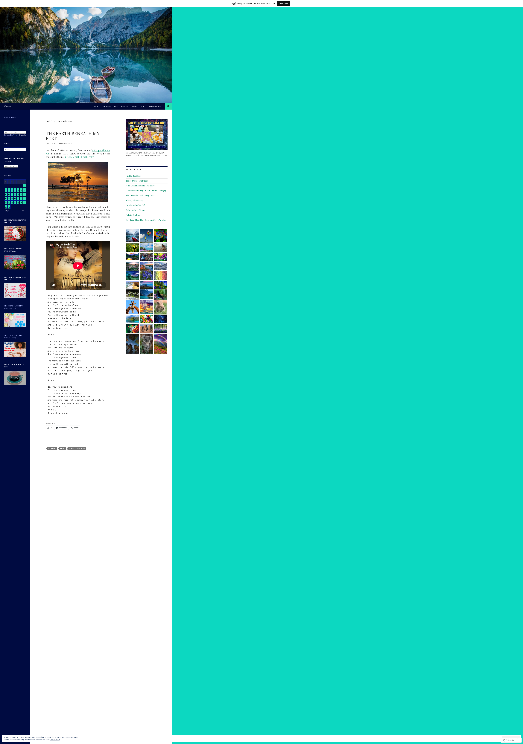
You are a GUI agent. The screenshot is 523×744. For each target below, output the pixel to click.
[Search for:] (15, 149)
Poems (134, 106)
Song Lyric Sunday (156, 106)
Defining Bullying (133, 215)
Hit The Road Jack (133, 176)
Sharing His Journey (134, 200)
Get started (283, 3)
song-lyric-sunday (77, 448)
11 (12, 194)
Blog (96, 106)
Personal (125, 106)
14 (21, 194)
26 (15, 203)
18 (12, 198)
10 (9, 194)
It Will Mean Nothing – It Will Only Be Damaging (146, 190)
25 (12, 203)
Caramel (9, 106)
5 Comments (66, 143)
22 (24, 198)
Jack (116, 106)
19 (15, 198)
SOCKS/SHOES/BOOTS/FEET (79, 156)
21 (21, 198)
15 (24, 194)
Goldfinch (106, 106)
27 (18, 203)
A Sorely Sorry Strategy (136, 210)
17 (9, 198)
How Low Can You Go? (135, 205)
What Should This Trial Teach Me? (140, 185)
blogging (52, 448)
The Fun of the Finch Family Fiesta (140, 195)
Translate (22, 135)
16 (6, 198)
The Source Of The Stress (137, 181)
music (62, 448)
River (143, 106)
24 (9, 203)
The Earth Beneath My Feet (72, 135)
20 (18, 198)
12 (15, 194)
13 (18, 194)
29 (24, 203)
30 (6, 207)
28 (21, 203)
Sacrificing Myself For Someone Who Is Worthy (146, 220)
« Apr (7, 211)
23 (6, 203)
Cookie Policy (55, 739)
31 (9, 207)
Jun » (23, 211)
